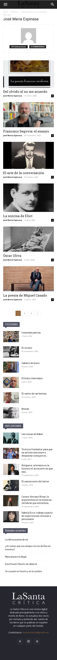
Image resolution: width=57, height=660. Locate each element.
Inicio (5, 11)
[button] (5, 4)
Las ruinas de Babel (32, 434)
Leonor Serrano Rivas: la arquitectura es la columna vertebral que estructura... (36, 499)
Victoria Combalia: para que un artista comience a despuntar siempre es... (37, 452)
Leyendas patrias (31, 332)
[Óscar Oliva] (28, 239)
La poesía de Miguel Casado (25, 295)
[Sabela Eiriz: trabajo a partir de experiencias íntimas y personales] (11, 516)
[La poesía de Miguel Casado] (28, 278)
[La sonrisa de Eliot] (28, 197)
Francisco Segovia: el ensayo (26, 131)
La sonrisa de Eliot (17, 216)
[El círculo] (11, 351)
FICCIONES (11, 324)
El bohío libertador (32, 378)
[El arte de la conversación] (28, 155)
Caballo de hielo (31, 363)
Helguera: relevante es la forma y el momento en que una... (37, 468)
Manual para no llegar (16, 556)
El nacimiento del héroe (35, 481)
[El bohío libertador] (11, 382)
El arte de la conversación (23, 173)
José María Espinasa (12, 96)
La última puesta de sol (16, 539)
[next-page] (37, 313)
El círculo (27, 347)
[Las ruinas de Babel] (11, 438)
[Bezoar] (11, 412)
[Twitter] (37, 641)
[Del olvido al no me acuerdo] (28, 74)
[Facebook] (20, 641)
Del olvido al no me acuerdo (25, 91)
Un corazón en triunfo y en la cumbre (23, 571)
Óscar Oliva (12, 255)
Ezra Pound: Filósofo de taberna (21, 564)
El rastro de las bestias (34, 393)
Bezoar (25, 408)
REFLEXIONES (13, 425)
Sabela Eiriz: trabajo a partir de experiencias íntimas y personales (37, 516)
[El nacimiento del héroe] (11, 485)
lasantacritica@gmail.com (36, 632)
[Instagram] (28, 641)
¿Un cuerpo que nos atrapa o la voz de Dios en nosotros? (28, 548)
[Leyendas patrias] (11, 336)
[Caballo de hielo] (11, 367)
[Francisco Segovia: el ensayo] (28, 114)
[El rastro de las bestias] (11, 397)
